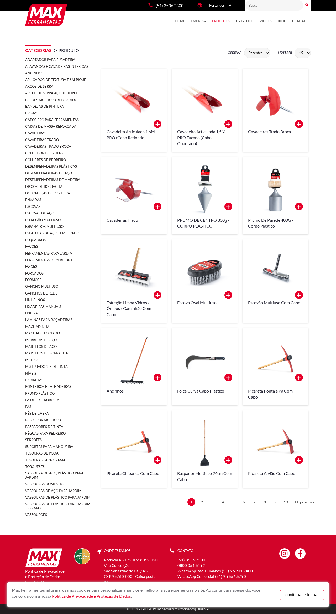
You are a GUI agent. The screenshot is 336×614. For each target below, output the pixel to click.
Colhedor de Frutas (44, 153)
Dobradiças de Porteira (47, 193)
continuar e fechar (302, 594)
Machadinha (37, 326)
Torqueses (35, 467)
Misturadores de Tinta (46, 366)
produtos (221, 21)
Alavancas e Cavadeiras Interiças (56, 66)
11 (296, 502)
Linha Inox (35, 300)
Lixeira (31, 313)
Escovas (32, 206)
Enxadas (33, 200)
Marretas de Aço (41, 340)
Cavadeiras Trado (42, 140)
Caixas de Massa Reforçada (50, 126)
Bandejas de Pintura (44, 106)
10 (286, 502)
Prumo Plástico (40, 393)
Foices (31, 266)
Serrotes (33, 440)
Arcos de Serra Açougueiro (51, 93)
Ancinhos (34, 73)
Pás (28, 407)
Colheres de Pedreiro (45, 160)
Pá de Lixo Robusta (42, 400)
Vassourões (36, 515)
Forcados (34, 273)
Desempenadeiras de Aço (48, 173)
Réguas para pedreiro (45, 433)
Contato (300, 21)
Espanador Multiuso (44, 226)
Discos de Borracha (43, 186)
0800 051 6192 (191, 565)
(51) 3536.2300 (191, 560)
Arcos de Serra (39, 86)
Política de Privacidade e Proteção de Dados (91, 596)
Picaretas (34, 380)
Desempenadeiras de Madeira (52, 180)
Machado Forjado (42, 333)
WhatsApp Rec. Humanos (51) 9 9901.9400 (215, 571)
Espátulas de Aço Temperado (52, 233)
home (180, 21)
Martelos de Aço (41, 346)
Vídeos (266, 21)
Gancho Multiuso (41, 286)
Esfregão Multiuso (43, 220)
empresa (199, 21)
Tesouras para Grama (45, 460)
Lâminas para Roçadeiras (48, 320)
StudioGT (203, 609)
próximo (307, 502)
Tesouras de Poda (42, 453)
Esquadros (35, 240)
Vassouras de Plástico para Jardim (57, 497)
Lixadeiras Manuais (43, 307)
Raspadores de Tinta (44, 427)
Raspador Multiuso (43, 420)
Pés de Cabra (37, 413)
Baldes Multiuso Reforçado (51, 100)
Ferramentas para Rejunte (50, 260)
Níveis (30, 373)
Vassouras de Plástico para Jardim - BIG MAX (57, 506)
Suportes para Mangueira (49, 447)
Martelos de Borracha (46, 353)
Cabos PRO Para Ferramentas (52, 120)
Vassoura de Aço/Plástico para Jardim (54, 475)
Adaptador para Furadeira (50, 60)
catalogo (245, 21)
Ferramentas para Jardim (49, 253)
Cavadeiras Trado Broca (48, 146)
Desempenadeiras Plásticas (51, 166)
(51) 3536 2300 (169, 5)
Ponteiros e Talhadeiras (48, 386)
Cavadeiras (35, 133)
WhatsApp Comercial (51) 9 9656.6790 (211, 576)
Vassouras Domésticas (46, 484)
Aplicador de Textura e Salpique (55, 80)
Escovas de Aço (39, 213)
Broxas (31, 113)
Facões (31, 246)
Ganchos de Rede (41, 293)
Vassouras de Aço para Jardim (53, 491)
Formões (33, 280)
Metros (32, 360)
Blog (282, 21)
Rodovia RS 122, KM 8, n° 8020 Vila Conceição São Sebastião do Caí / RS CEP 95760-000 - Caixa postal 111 (131, 571)
